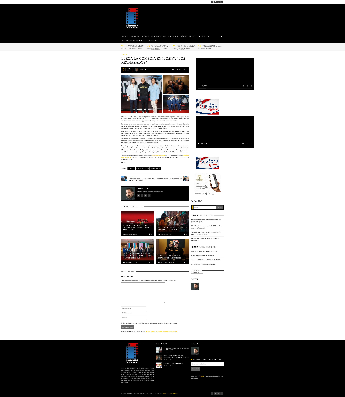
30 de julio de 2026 (131, 234)
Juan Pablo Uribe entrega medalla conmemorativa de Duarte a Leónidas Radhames (186, 48)
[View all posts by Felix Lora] (136, 69)
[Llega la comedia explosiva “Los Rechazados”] (155, 94)
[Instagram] (215, 2)
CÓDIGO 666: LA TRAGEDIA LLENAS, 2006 (209, 260)
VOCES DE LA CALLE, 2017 (208, 264)
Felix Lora (143, 69)
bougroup (131, 168)
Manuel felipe (195, 264)
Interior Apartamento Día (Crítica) (208, 251)
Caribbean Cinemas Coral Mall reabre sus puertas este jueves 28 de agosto (134, 47)
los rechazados (155, 168)
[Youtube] (221, 2)
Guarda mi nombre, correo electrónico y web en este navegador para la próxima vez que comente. (150, 323)
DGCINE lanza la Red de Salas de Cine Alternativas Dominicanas (212, 47)
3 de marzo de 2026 (131, 262)
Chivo (193, 260)
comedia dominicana (142, 168)
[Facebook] (212, 2)
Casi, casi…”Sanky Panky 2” (173, 363)
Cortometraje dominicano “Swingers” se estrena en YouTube (176, 356)
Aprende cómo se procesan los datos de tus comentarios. (161, 331)
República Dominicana (158, 155)
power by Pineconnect (170, 393)
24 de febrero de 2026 (167, 262)
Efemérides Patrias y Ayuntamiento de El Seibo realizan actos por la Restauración (160, 48)
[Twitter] (218, 2)
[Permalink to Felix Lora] (195, 286)
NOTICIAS (124, 54)
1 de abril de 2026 (165, 234)
